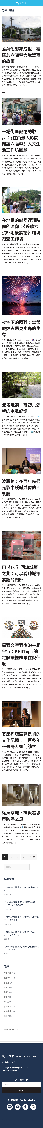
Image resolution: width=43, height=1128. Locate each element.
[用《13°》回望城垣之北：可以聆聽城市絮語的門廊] (21, 545)
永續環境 (7, 1006)
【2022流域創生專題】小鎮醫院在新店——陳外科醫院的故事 (20, 903)
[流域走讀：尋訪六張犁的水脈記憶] (21, 384)
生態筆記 (7, 1011)
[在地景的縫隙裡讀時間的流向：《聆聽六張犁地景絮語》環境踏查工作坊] (21, 200)
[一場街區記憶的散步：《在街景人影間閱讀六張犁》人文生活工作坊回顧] (21, 111)
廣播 (6, 997)
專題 (6, 992)
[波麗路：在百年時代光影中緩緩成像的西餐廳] (21, 461)
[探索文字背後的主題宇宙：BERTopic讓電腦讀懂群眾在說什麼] (21, 627)
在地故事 (7, 973)
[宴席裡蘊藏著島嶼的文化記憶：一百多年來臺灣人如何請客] (21, 714)
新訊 (6, 1001)
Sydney (5, 1124)
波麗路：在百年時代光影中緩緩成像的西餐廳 (21, 487)
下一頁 (32, 857)
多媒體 (6, 982)
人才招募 (5, 1062)
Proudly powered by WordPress (15, 1120)
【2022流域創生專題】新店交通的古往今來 (21, 889)
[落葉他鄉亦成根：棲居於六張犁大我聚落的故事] (21, 28)
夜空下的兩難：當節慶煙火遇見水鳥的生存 (21, 328)
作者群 (12, 1062)
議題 (6, 1016)
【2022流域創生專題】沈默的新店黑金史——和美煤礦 (21, 948)
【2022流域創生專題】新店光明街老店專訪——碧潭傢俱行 (21, 933)
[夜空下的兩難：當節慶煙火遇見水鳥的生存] (21, 295)
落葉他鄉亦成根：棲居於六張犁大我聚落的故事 (21, 55)
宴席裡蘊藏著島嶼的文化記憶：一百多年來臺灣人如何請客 (21, 740)
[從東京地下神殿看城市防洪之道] (21, 794)
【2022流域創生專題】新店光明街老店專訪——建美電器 (21, 918)
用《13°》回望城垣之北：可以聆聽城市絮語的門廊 (21, 573)
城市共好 (7, 978)
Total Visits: (9, 1029)
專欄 (6, 987)
